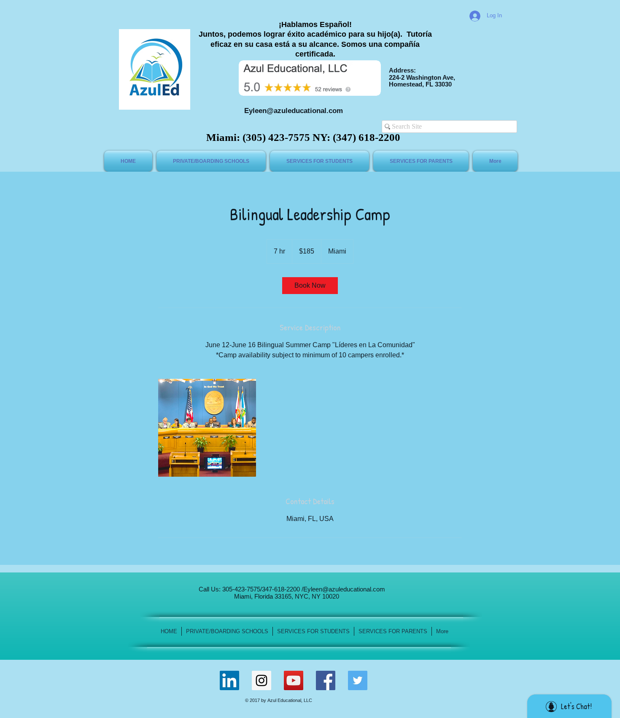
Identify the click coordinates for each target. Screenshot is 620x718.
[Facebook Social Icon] (325, 680)
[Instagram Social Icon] (261, 680)
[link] (310, 285)
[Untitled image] (207, 428)
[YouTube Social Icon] (293, 680)
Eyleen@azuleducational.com (293, 111)
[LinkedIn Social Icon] (229, 680)
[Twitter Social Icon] (357, 680)
